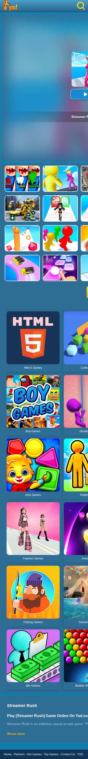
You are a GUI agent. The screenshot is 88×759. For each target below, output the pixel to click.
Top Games (51, 754)
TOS (80, 754)
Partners (19, 754)
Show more (16, 734)
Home (7, 754)
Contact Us (68, 754)
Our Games (34, 754)
